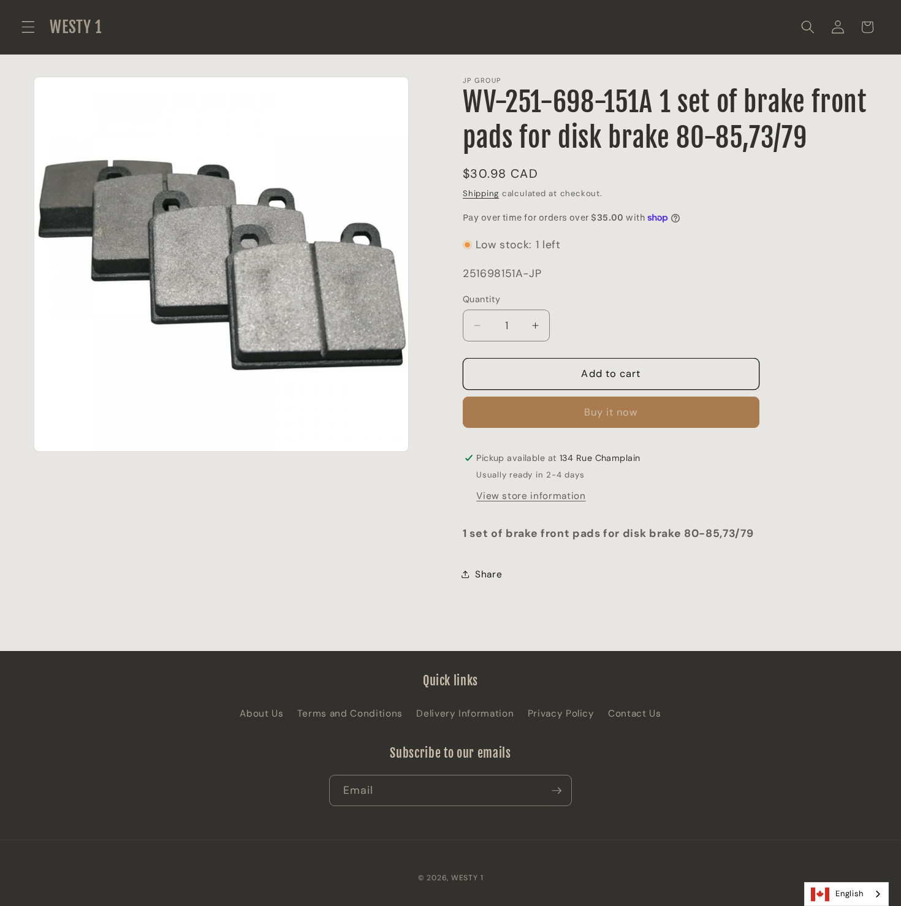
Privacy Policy (561, 713)
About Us (261, 713)
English (849, 893)
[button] (28, 27)
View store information (531, 496)
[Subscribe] (556, 791)
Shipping (481, 193)
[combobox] (846, 894)
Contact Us (634, 713)
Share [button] (488, 574)
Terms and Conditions (350, 713)
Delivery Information (465, 713)
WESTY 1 (467, 878)
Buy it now (611, 412)
